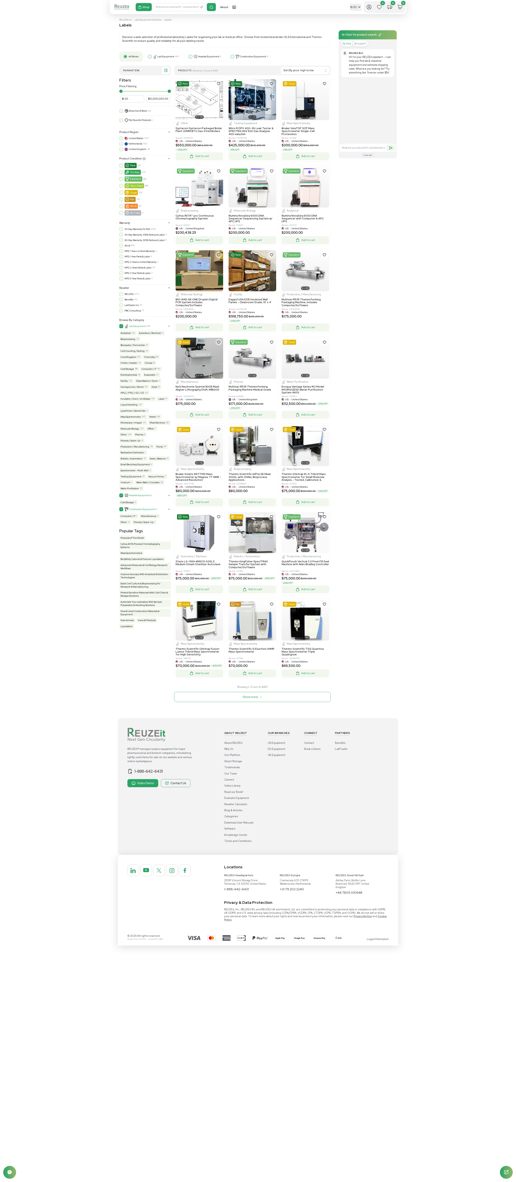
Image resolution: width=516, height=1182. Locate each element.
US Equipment (276, 743)
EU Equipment (276, 749)
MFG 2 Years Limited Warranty (140, 262)
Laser (161, 398)
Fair (132, 199)
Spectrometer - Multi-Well (135, 470)
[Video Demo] (234, 7)
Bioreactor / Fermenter (133, 345)
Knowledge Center (235, 835)
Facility (124, 380)
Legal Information (378, 939)
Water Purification (130, 488)
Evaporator (149, 374)
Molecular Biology (130, 428)
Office (151, 428)
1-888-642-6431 (148, 771)
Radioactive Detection (132, 452)
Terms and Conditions (237, 841)
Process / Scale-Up (130, 440)
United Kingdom (137, 149)
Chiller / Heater (129, 363)
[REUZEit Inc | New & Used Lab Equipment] (121, 7)
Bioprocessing (128, 339)
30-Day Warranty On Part (137, 229)
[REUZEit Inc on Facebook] (185, 870)
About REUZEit (233, 743)
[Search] (211, 7)
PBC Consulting (133, 310)
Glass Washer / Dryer (147, 380)
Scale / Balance (158, 458)
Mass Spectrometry (131, 416)
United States (136, 138)
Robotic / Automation (132, 458)
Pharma (139, 434)
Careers (229, 779)
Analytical (126, 333)
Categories (231, 816)
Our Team (230, 773)
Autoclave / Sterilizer (150, 333)
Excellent (135, 179)
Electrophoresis (129, 374)
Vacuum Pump (156, 476)
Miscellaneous (157, 422)
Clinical (148, 363)
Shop (146, 7)
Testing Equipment (131, 476)
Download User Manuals (238, 822)
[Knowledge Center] (9, 1172)
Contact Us (178, 783)
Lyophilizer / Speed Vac (133, 410)
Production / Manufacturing (135, 446)
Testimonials (232, 767)
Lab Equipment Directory (148, 19)
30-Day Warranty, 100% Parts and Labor (145, 234)
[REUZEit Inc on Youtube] (146, 870)
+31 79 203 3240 (292, 889)
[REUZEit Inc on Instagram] (172, 870)
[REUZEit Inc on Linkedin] (133, 870)
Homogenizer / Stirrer (132, 387)
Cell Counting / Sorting (133, 351)
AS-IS (133, 206)
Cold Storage (127, 369)
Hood (154, 387)
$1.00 (125, 99)
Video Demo (145, 783)
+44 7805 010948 (349, 893)
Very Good (136, 186)
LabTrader (341, 749)
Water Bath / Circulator (148, 482)
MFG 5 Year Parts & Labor (138, 278)
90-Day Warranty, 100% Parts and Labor (145, 240)
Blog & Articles (233, 810)
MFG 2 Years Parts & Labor (138, 267)
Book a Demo (312, 749)
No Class (135, 213)
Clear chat (367, 155)
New (132, 165)
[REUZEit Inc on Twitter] (159, 870)
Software (229, 828)
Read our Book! (233, 792)
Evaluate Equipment (236, 798)
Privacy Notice (363, 916)
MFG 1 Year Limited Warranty (140, 251)
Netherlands (135, 143)
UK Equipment (276, 755)
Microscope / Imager (131, 422)
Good (133, 192)
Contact (309, 743)
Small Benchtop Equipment (135, 464)
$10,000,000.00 (158, 99)
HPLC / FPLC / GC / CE (132, 392)
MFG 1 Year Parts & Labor (137, 256)
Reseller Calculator (235, 804)
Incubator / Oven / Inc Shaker (136, 398)
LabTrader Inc (132, 305)
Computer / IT (148, 369)
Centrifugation (128, 357)
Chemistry (149, 357)
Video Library (232, 785)
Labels (167, 19)
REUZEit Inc (125, 19)
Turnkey (135, 172)
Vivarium (125, 482)
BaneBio (129, 299)
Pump (159, 446)
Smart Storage (233, 761)
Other (124, 434)
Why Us (228, 749)
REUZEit (129, 294)
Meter (152, 416)
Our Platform (232, 755)
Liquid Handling (129, 404)
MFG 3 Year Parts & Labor (138, 273)
